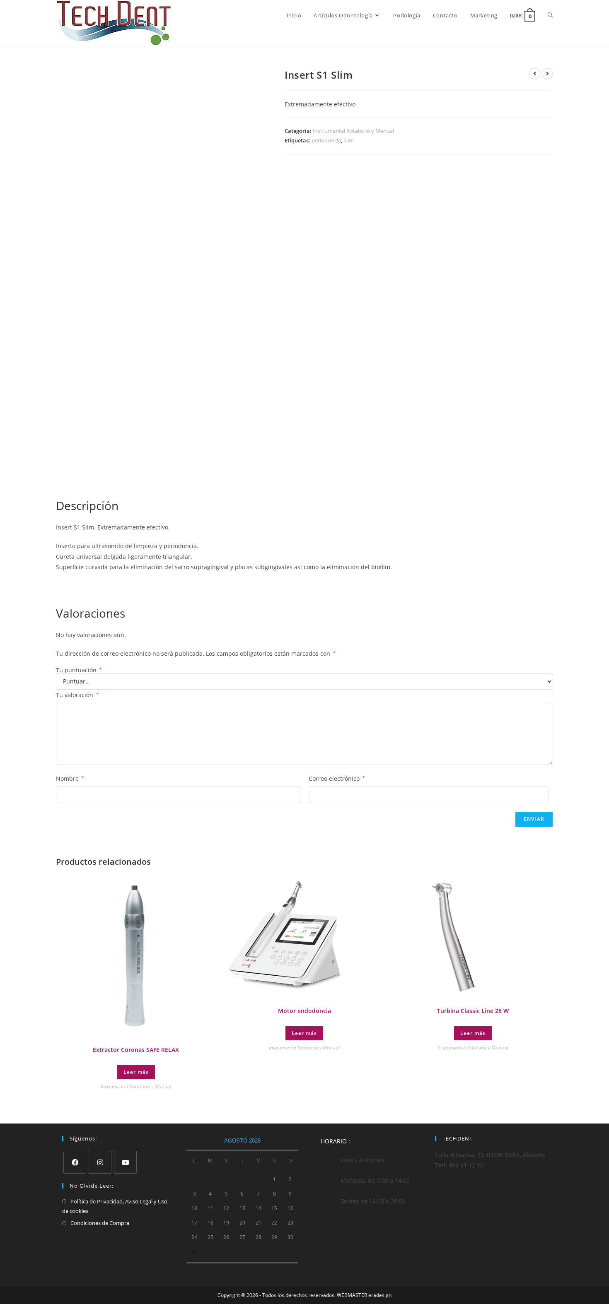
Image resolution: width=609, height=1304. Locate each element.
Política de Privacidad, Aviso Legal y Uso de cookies (114, 1206)
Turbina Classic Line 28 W (473, 1011)
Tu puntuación (79, 670)
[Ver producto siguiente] (547, 73)
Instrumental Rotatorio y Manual (353, 131)
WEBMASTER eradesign (364, 1295)
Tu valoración (77, 695)
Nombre (70, 778)
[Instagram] (100, 1162)
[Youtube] (125, 1162)
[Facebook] (74, 1162)
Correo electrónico (337, 778)
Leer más (136, 1071)
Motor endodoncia (304, 1011)
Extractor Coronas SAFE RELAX (136, 1050)
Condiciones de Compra (99, 1223)
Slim (348, 140)
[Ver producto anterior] (534, 73)
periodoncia (326, 140)
